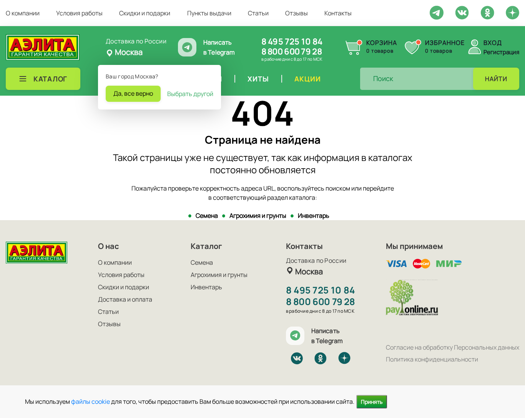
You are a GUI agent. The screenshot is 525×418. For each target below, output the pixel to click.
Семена (207, 215)
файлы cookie (90, 401)
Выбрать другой (190, 94)
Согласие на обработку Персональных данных (452, 347)
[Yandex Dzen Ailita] (512, 12)
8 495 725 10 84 (291, 41)
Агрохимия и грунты (257, 215)
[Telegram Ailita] (437, 12)
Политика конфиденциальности (432, 359)
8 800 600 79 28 (291, 51)
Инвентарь (313, 215)
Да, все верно (133, 93)
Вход (492, 42)
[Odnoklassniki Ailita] (487, 12)
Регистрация (501, 52)
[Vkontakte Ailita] (462, 12)
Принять (371, 401)
